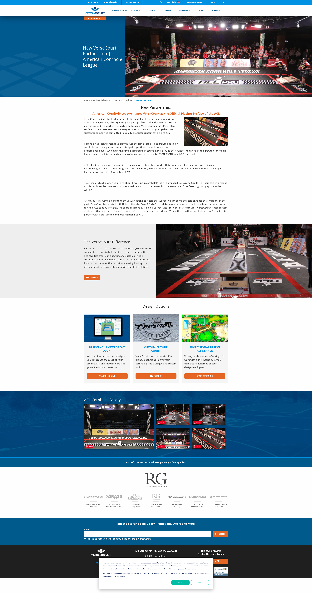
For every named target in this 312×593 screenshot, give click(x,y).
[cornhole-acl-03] (208, 424)
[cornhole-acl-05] (208, 448)
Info (201, 10)
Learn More (92, 277)
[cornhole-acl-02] (173, 424)
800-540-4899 (194, 2)
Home (94, 2)
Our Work (217, 10)
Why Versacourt (119, 10)
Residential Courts (101, 100)
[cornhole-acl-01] (119, 448)
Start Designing (107, 376)
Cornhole (128, 100)
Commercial (132, 2)
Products (135, 10)
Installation (184, 10)
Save (91, 446)
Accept (180, 582)
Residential (111, 2)
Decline (200, 582)
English (171, 2)
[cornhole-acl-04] (173, 448)
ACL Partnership (143, 100)
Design (168, 10)
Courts (152, 10)
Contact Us (215, 2)
